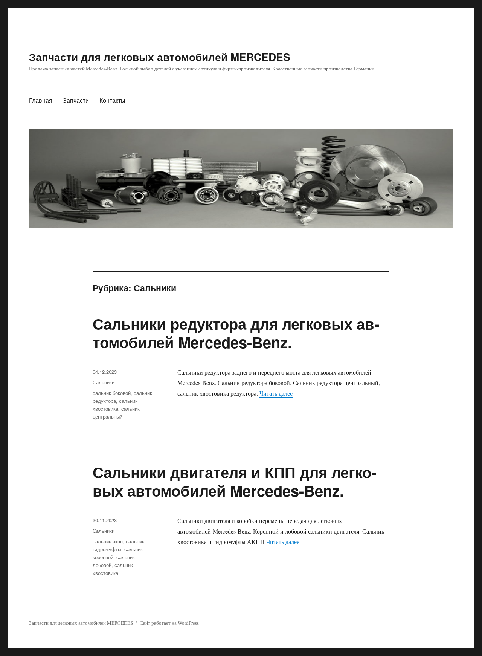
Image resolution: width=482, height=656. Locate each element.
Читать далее (276, 393)
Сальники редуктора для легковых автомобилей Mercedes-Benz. (236, 333)
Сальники (103, 382)
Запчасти (76, 100)
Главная (40, 100)
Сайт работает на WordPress (169, 622)
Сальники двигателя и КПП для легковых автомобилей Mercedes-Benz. (234, 481)
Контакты (112, 100)
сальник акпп (108, 541)
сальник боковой (112, 392)
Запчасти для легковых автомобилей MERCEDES (159, 56)
